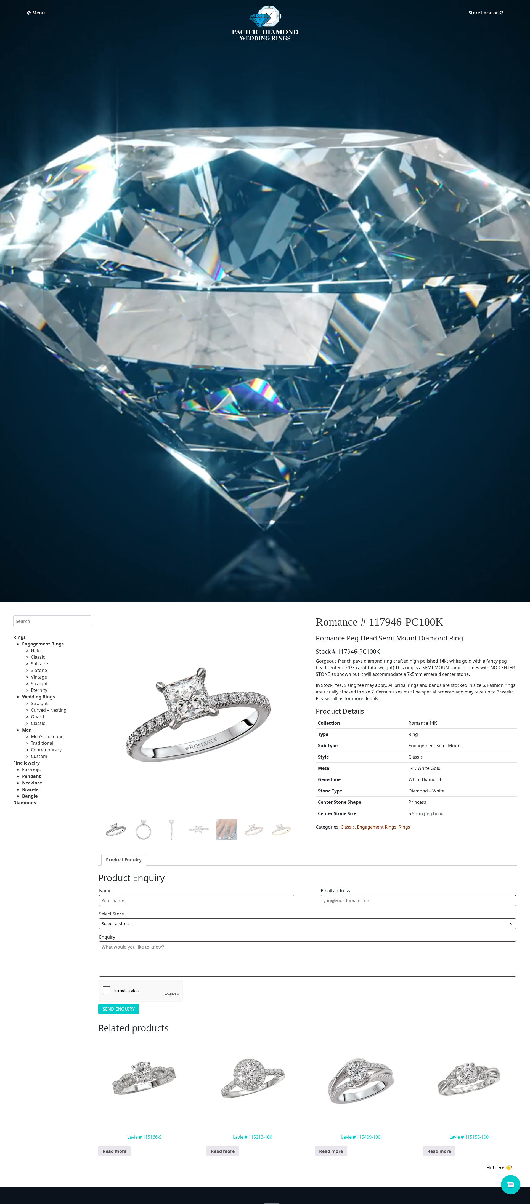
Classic (38, 657)
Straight (39, 683)
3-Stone (39, 670)
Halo (36, 650)
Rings (19, 637)
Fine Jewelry (26, 763)
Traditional (42, 743)
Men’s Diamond (47, 736)
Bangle (30, 796)
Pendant (31, 776)
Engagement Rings (43, 644)
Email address (335, 891)
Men (27, 730)
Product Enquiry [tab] (124, 860)
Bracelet (31, 789)
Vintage (39, 677)
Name (105, 891)
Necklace (32, 783)
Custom (39, 756)
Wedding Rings (38, 697)
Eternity (39, 690)
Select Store (111, 914)
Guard (37, 717)
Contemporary (46, 750)
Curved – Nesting (49, 710)
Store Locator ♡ (486, 13)
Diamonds (24, 803)
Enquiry (107, 937)
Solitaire (39, 664)
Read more (114, 1151)
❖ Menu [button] (35, 13)
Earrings (31, 770)
